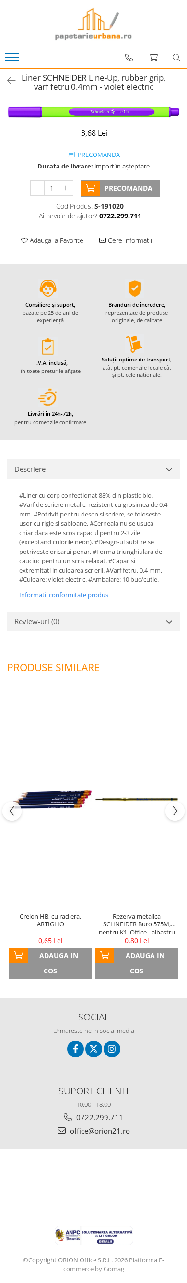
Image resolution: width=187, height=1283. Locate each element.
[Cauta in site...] (176, 57)
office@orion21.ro (99, 1131)
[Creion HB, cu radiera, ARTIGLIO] (50, 799)
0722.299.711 (98, 1117)
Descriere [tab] (30, 469)
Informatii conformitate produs (63, 594)
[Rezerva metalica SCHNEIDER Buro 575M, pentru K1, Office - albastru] (136, 799)
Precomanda (128, 187)
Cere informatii (129, 240)
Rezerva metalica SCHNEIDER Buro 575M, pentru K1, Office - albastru (137, 923)
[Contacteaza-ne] (129, 57)
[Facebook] (75, 1049)
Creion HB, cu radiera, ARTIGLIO (50, 920)
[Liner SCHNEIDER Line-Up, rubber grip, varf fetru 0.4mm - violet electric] (93, 112)
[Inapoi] (7, 80)
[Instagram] (112, 1049)
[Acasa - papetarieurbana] (93, 24)
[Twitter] (93, 1049)
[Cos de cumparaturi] (153, 57)
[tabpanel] (93, 112)
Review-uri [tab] (36, 621)
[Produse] (13, 60)
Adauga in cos (58, 963)
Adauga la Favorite (55, 240)
